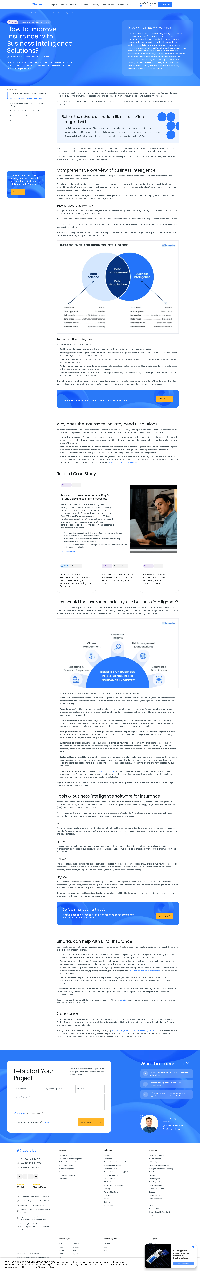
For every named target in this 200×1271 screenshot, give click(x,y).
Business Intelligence (156, 1189)
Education (107, 1195)
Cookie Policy (34, 1254)
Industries (84, 5)
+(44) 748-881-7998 (31, 1163)
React (61, 1247)
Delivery (107, 1202)
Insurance (107, 1199)
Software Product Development (70, 1159)
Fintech (107, 1155)
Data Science (154, 1172)
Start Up (107, 1250)
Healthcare (108, 1159)
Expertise (73, 5)
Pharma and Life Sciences (113, 1185)
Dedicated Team (65, 1155)
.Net (60, 1244)
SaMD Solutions (109, 1179)
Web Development (66, 1165)
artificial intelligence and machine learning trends (132, 1030)
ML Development (155, 1162)
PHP (74, 1250)
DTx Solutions (109, 1182)
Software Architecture (67, 1175)
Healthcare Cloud (110, 1169)
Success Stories (108, 5)
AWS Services (154, 1209)
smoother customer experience (123, 462)
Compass (53, 5)
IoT (150, 1202)
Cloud (151, 1205)
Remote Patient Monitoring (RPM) (116, 1172)
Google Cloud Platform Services (160, 1212)
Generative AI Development (159, 1165)
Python (75, 1254)
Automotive (108, 1205)
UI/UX (151, 1215)
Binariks (123, 1000)
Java (61, 1254)
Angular (76, 1247)
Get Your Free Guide (183, 1263)
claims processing (107, 771)
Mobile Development (66, 1169)
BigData (152, 1175)
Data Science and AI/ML (157, 1155)
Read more (17, 192)
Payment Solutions (111, 1192)
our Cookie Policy (43, 1267)
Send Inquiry (86, 1122)
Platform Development (67, 1162)
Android (76, 1244)
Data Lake (152, 1192)
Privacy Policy (47, 1122)
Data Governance (155, 1185)
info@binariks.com (149, 6)
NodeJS (61, 1250)
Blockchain (63, 1179)
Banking (107, 1189)
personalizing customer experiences (144, 970)
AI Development (155, 1159)
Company (95, 5)
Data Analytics (154, 1179)
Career (130, 5)
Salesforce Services (156, 1199)
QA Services (63, 1172)
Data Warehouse (155, 1195)
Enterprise (107, 1244)
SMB (105, 1247)
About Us (152, 1244)
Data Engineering (155, 1182)
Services (64, 5)
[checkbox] (15, 1122)
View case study (68, 551)
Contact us (165, 4)
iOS (60, 1257)
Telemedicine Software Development (118, 1162)
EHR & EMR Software (111, 1175)
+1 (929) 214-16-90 (149, 3)
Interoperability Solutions (113, 1165)
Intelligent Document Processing (161, 1169)
